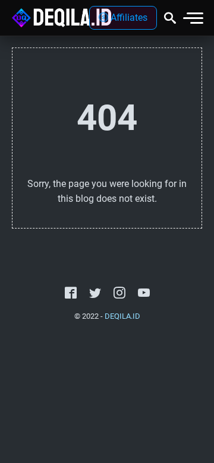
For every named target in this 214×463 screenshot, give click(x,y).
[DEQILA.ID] (62, 17)
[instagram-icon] (119, 293)
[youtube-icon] (144, 293)
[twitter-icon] (95, 293)
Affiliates (127, 17)
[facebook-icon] (71, 293)
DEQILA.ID (122, 316)
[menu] (192, 18)
